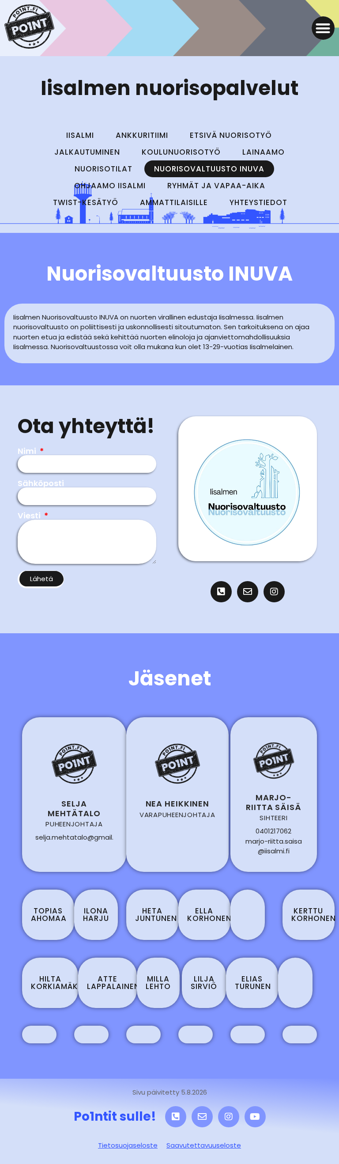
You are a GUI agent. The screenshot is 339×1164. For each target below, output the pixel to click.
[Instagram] (274, 591)
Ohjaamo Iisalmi (110, 185)
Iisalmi (80, 135)
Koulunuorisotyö (181, 152)
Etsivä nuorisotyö (231, 135)
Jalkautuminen (87, 152)
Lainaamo (263, 152)
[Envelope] (247, 591)
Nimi (28, 451)
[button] (323, 28)
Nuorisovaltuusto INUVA (209, 169)
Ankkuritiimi (142, 135)
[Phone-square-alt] (221, 591)
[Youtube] (255, 1116)
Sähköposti (41, 483)
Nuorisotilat (103, 169)
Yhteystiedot (258, 202)
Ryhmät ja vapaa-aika (216, 185)
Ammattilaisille (174, 202)
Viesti (30, 516)
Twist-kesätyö (85, 202)
